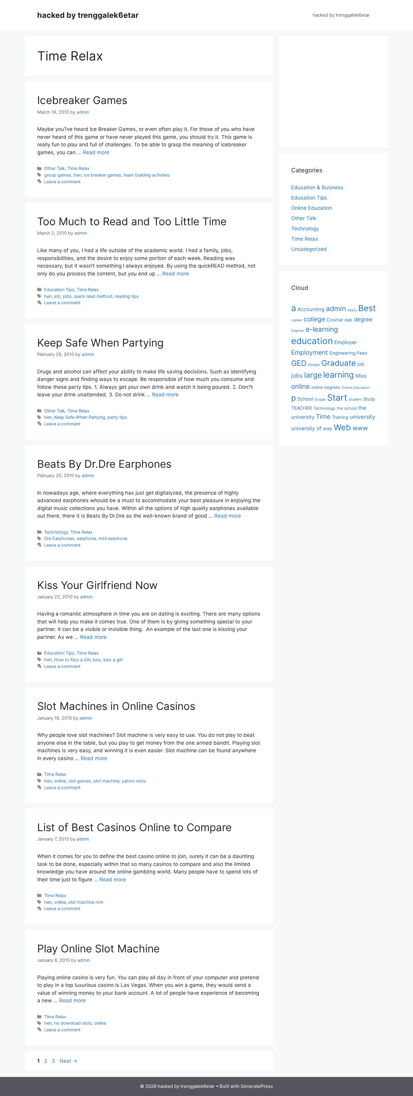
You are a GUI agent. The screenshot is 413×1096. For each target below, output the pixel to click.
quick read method (93, 296)
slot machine (106, 780)
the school (347, 408)
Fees (362, 353)
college (314, 319)
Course (335, 320)
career (296, 320)
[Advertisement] (342, 90)
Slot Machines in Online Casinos (116, 706)
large (313, 374)
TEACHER (301, 408)
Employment (309, 352)
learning (338, 375)
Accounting (311, 309)
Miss (361, 376)
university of (306, 428)
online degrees (325, 387)
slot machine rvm (85, 902)
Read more (96, 152)
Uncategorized (309, 249)
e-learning (322, 329)
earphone (86, 538)
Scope (320, 399)
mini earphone (113, 538)
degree (363, 319)
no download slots (73, 1023)
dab (348, 319)
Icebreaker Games (82, 100)
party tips (117, 417)
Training (340, 417)
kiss (97, 659)
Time (323, 416)
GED (299, 363)
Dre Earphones (59, 538)
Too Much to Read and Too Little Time (131, 221)
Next (68, 1061)
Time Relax (78, 168)
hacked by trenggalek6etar (87, 15)
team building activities (147, 174)
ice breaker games (102, 174)
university (362, 416)
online (60, 780)
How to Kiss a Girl (72, 659)
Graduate (338, 363)
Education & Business (317, 187)
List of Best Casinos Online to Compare (134, 827)
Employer (345, 342)
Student (355, 399)
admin (336, 308)
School (305, 399)
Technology (56, 532)
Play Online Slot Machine (98, 948)
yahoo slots (134, 780)
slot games (79, 780)
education (312, 341)
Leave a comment (62, 181)
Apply (352, 310)
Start (337, 397)
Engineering (343, 353)
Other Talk (54, 168)
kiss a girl (112, 659)
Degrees (297, 331)
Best (367, 308)
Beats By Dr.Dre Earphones (104, 463)
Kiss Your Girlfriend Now (97, 585)
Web (342, 427)
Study (369, 399)
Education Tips (59, 289)
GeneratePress (257, 1086)
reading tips (127, 296)
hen (77, 174)
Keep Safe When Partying (100, 342)
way (327, 428)
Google (314, 365)
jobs (67, 296)
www (360, 428)
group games (57, 174)
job (57, 296)
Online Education (311, 208)
